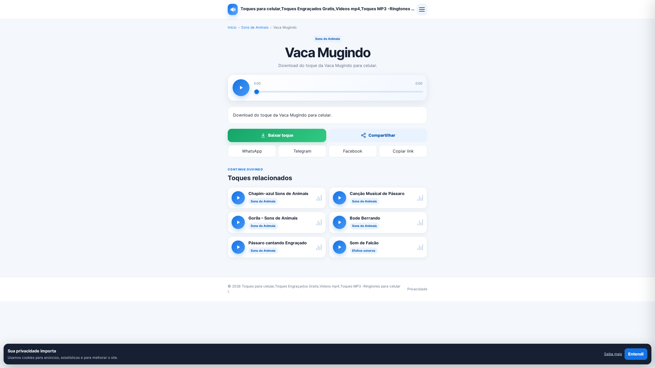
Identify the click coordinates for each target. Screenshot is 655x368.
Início (232, 27)
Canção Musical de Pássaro (377, 193)
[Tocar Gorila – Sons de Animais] (238, 222)
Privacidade (417, 289)
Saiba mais (613, 354)
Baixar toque (280, 135)
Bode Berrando (365, 218)
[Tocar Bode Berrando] (339, 222)
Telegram (302, 151)
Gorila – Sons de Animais (273, 218)
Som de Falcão (364, 242)
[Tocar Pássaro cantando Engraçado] (238, 247)
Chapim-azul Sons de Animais (278, 193)
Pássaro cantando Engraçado (277, 242)
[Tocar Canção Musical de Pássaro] (339, 197)
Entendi (636, 353)
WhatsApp (252, 151)
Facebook (352, 151)
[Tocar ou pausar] (241, 87)
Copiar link (403, 151)
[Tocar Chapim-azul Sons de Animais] (238, 197)
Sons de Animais (254, 27)
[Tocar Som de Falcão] (339, 247)
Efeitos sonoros (363, 250)
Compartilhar (381, 135)
